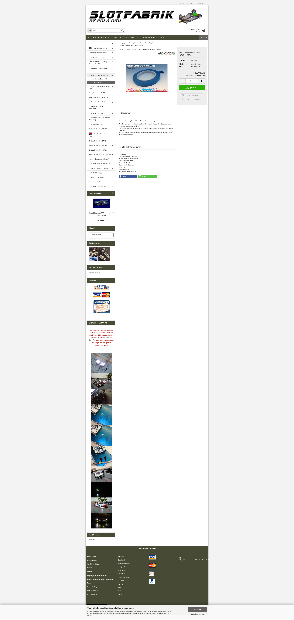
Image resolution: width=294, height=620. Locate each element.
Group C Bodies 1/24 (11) (97, 93)
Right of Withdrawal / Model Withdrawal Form (100, 581)
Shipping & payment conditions (97, 575)
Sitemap (92, 539)
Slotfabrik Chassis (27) (100, 97)
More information (197, 614)
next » (134, 49)
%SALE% (204, 37)
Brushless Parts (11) (101, 37)
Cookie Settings (92, 587)
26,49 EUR (101, 220)
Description (126, 113)
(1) (88, 37)
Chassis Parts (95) (97, 113)
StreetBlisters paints (124, 563)
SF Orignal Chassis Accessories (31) (96, 108)
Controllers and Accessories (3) (125, 37)
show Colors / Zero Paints (99, 79)
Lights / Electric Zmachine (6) (100, 168)
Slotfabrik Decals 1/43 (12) (98, 150)
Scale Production (123, 577)
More (163, 37)
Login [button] (190, 3)
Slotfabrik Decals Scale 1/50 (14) (100, 154)
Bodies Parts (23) (96, 124)
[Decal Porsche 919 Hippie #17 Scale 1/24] (101, 203)
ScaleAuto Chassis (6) (98, 102)
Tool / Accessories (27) (98, 186)
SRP (119, 587)
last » (140, 49)
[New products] (113, 193)
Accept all (197, 609)
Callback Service (92, 591)
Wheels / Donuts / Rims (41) (100, 163)
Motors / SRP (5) (96, 173)
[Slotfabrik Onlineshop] (147, 15)
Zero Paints (122, 560)
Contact (89, 572)
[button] (181, 3)
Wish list (200, 3)
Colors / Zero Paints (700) (99, 75)
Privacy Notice (92, 560)
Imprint (89, 568)
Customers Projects (149, 37)
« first (122, 49)
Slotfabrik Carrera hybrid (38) (99, 135)
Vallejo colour (122, 567)
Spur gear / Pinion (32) (96, 177)
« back (128, 49)
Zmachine (121, 570)
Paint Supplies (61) (99, 82)
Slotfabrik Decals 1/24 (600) (98, 129)
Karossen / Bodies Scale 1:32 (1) (99, 69)
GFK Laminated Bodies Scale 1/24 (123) (99, 119)
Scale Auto (121, 574)
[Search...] (122, 30)
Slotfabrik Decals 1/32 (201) (98, 145)
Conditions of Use (93, 564)
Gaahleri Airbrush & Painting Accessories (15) (98, 63)
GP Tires (121, 581)
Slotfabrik (121, 556)
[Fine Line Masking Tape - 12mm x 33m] (147, 77)
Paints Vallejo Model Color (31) (99, 159)
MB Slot (120, 584)
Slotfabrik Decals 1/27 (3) (97, 141)
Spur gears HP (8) (95, 182)
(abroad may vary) (196, 66)
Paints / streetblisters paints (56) (99, 87)
